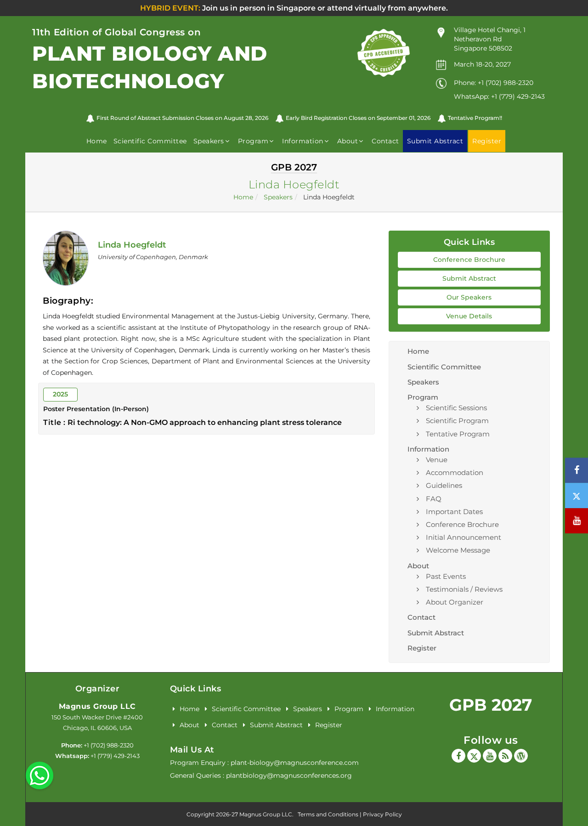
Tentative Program (458, 434)
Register (421, 648)
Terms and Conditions (328, 814)
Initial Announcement (463, 537)
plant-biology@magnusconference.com (295, 762)
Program (348, 709)
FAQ (433, 498)
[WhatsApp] (39, 775)
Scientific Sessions (456, 407)
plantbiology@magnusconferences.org (289, 775)
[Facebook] (458, 756)
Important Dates (454, 511)
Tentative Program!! (475, 117)
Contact (385, 141)
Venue (436, 459)
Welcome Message (458, 550)
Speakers (278, 197)
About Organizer (454, 602)
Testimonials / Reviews (464, 589)
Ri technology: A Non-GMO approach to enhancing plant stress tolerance (205, 422)
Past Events (446, 576)
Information (395, 709)
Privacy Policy (382, 814)
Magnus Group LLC (97, 706)
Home (96, 141)
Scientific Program (457, 420)
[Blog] (505, 756)
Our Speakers (469, 297)
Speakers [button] (208, 141)
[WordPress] (521, 756)
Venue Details (469, 316)
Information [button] (302, 141)
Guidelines (444, 485)
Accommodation (454, 472)
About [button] (347, 141)
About (189, 725)
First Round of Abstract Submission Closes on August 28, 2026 (182, 117)
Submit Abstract (469, 278)
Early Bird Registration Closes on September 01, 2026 (358, 117)
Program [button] (253, 141)
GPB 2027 (490, 705)
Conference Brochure (469, 259)
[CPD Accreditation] (383, 52)
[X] (474, 756)
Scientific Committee (150, 141)
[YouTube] (490, 756)
